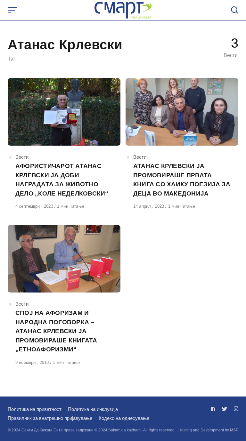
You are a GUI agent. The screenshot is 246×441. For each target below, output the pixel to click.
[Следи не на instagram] (234, 409)
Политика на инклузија (93, 409)
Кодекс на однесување (124, 418)
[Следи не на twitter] (224, 409)
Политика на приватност (35, 409)
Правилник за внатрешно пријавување (50, 418)
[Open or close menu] (13, 10)
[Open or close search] (234, 10)
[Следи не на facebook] (214, 409)
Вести (22, 157)
